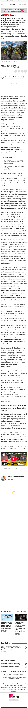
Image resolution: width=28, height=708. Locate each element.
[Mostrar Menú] (1, 4)
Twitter (19, 71)
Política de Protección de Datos (8, 687)
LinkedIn (22, 71)
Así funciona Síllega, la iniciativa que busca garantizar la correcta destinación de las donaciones (11, 665)
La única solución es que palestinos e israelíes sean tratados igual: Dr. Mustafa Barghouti (7, 625)
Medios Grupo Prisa (14, 700)
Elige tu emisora (22, 4)
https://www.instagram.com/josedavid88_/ (18, 65)
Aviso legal (20, 685)
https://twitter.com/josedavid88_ (17, 65)
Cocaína (6, 471)
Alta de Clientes (21, 683)
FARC (16, 468)
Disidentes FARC (7, 468)
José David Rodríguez (8, 65)
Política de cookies (22, 687)
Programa (12, 4)
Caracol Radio (5, 4)
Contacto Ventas (14, 682)
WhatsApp (25, 71)
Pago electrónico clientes (9, 683)
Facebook (15, 71)
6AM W (13, 15)
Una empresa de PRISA (14, 696)
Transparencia (21, 689)
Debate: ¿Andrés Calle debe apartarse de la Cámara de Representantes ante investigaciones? (20, 626)
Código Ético (14, 691)
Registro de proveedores (10, 685)
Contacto (5, 682)
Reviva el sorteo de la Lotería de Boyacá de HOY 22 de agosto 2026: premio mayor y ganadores (11, 647)
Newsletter (22, 682)
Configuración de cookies (9, 689)
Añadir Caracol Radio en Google (13, 77)
